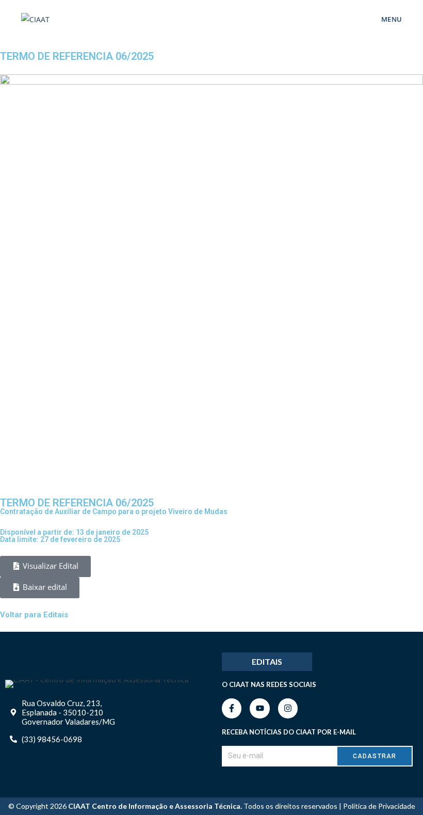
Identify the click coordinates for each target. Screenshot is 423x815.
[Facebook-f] (231, 708)
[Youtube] (259, 708)
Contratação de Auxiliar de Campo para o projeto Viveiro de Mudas (113, 511)
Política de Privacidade (379, 806)
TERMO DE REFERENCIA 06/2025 (77, 503)
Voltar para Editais (34, 614)
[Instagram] (288, 708)
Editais (267, 661)
